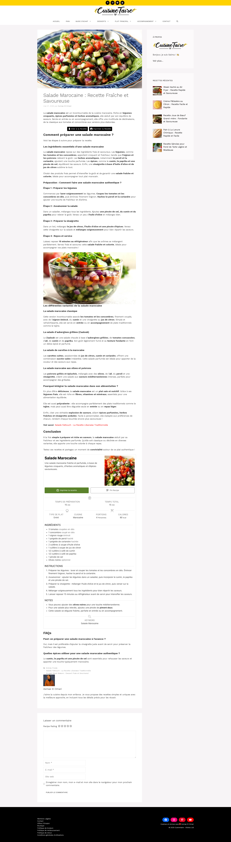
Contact (166, 21)
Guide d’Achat (82, 21)
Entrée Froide (51, 668)
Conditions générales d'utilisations (50, 835)
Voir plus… (158, 61)
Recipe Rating (50, 726)
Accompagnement (145, 21)
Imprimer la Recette (101, 129)
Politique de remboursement (48, 830)
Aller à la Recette (79, 129)
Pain (68, 21)
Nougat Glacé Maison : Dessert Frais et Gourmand (67, 673)
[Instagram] (113, 3)
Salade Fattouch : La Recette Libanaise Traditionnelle (81, 425)
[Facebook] (108, 3)
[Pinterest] (117, 3)
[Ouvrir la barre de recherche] (177, 21)
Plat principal (121, 21)
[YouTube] (122, 3)
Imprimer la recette (68, 490)
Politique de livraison (45, 828)
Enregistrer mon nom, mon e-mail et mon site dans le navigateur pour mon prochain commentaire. (89, 784)
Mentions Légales (44, 819)
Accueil (56, 21)
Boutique (40, 826)
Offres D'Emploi (43, 823)
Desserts (101, 21)
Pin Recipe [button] (114, 490)
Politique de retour (44, 833)
